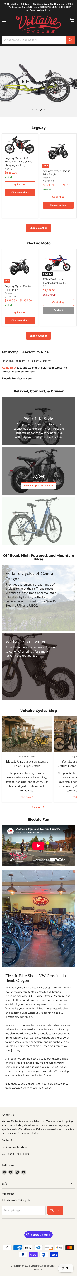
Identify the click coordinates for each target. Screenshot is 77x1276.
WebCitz (38, 1269)
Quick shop (20, 184)
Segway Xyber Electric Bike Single (56, 172)
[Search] (70, 40)
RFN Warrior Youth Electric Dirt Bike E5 (54, 281)
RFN (45, 286)
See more (37, 807)
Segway (8, 168)
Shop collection (38, 228)
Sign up (55, 1210)
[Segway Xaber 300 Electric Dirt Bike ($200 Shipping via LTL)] (20, 145)
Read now (25, 797)
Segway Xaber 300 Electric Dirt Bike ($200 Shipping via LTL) (18, 161)
